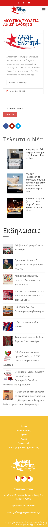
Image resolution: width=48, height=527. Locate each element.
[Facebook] (18, 2)
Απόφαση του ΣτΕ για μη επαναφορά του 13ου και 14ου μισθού (35, 154)
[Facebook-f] (17, 479)
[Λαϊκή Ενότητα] (18, 10)
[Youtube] (29, 2)
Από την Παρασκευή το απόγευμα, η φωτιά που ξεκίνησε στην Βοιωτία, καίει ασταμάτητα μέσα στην (35, 182)
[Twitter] (24, 2)
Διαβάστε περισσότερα (18, 82)
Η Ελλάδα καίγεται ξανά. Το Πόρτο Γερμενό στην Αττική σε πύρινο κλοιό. (35, 204)
